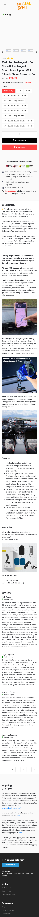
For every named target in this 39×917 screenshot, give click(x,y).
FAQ (3, 907)
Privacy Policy (6, 913)
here (18, 815)
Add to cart (21, 140)
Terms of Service (8, 910)
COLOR (4, 86)
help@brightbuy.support (11, 808)
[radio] (8, 91)
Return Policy (6, 891)
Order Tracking (7, 888)
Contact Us (10, 865)
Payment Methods (8, 894)
